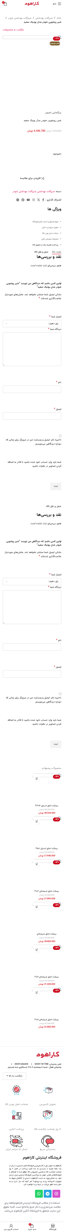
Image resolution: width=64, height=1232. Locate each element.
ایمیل (57, 409)
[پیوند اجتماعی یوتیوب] (28, 200)
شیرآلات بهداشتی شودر (19, 18)
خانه (59, 18)
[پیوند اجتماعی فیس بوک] (43, 200)
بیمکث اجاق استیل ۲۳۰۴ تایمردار (46, 807)
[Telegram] (48, 1194)
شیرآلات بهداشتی (44, 18)
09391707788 (41, 1064)
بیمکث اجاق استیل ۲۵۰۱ (47, 848)
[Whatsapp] (39, 1194)
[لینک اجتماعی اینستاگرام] (33, 200)
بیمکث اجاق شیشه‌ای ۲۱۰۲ (46, 891)
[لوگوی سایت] (32, 4)
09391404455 (21, 1064)
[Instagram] (56, 1194)
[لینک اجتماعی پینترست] (22, 200)
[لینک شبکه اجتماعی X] (38, 200)
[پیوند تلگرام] (17, 200)
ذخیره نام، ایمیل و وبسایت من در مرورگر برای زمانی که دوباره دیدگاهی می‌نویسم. (33, 442)
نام (58, 382)
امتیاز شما (55, 317)
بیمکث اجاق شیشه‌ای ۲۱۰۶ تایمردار (46, 1021)
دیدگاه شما (54, 329)
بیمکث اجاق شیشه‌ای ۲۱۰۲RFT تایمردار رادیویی (46, 935)
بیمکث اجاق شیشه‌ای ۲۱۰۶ (46, 977)
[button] (37, 778)
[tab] (56, 252)
